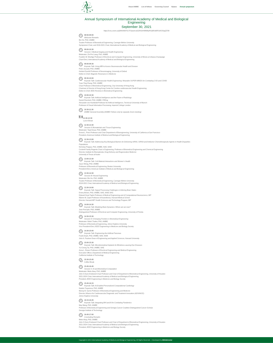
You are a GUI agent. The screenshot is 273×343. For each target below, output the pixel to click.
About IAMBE (133, 7)
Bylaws (174, 7)
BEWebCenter (167, 340)
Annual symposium (187, 7)
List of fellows (146, 7)
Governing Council (162, 7)
